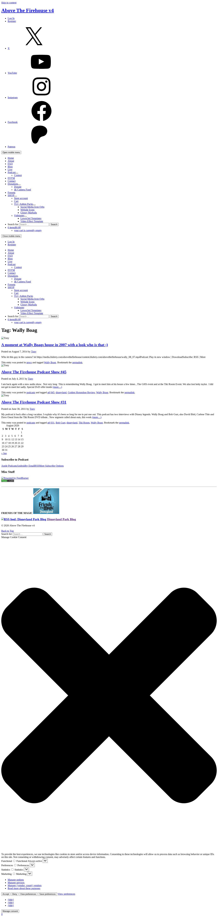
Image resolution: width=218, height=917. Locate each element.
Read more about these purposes (24, 888)
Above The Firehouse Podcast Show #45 (33, 372)
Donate (17, 186)
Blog (10, 166)
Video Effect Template (31, 221)
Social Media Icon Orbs (32, 207)
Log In (11, 18)
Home (11, 158)
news (29, 362)
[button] (109, 696)
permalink (77, 362)
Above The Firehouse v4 (27, 10)
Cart (16, 201)
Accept (6, 894)
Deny (14, 894)
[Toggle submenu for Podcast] (16, 173)
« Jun (4, 453)
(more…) (57, 387)
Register (12, 21)
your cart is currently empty (28, 230)
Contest (18, 175)
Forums (11, 192)
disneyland (61, 392)
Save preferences (47, 894)
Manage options (16, 879)
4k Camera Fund (22, 189)
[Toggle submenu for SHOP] (15, 196)
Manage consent (10, 911)
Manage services (16, 882)
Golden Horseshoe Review (81, 392)
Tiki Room (84, 422)
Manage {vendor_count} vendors (24, 885)
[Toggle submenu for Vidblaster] (25, 216)
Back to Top (7, 531)
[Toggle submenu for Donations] (19, 184)
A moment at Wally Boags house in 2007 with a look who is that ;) (54, 345)
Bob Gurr (60, 422)
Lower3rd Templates (30, 218)
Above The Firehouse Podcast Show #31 (33, 402)
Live (10, 169)
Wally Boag (50, 362)
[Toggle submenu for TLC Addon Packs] (34, 204)
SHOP (11, 195)
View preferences (28, 894)
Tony (33, 351)
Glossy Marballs (28, 212)
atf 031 (50, 422)
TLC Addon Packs (23, 204)
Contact (11, 181)
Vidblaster (19, 215)
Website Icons (27, 209)
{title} (11, 899)
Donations (13, 184)
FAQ (10, 163)
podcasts (30, 392)
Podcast (11, 172)
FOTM (11, 178)
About (11, 161)
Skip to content (8, 2)
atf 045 (50, 392)
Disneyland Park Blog (61, 519)
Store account (21, 198)
